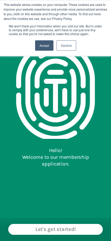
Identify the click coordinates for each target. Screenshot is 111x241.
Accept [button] (44, 45)
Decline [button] (66, 45)
